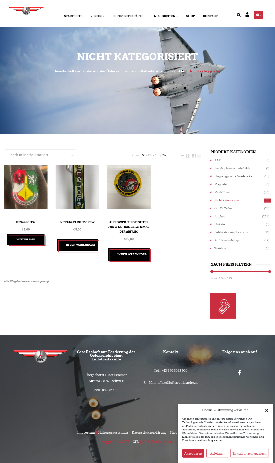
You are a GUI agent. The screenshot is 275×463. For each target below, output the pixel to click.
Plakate (219, 224)
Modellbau (222, 192)
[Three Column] (194, 155)
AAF (217, 160)
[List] (183, 155)
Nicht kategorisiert (227, 200)
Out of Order (223, 208)
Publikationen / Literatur (231, 232)
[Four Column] (199, 155)
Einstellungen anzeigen (250, 453)
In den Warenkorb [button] (80, 245)
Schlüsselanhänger (227, 240)
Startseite (73, 16)
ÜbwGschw (25, 222)
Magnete (220, 184)
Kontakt (210, 16)
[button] (267, 410)
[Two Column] (188, 155)
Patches (219, 216)
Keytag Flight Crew (77, 222)
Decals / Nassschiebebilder (233, 168)
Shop (190, 16)
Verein (96, 16)
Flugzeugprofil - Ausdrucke (233, 176)
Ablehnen (217, 453)
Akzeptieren (193, 453)
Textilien (220, 248)
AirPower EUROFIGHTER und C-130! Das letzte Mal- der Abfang (129, 227)
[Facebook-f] (239, 373)
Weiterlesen (26, 239)
